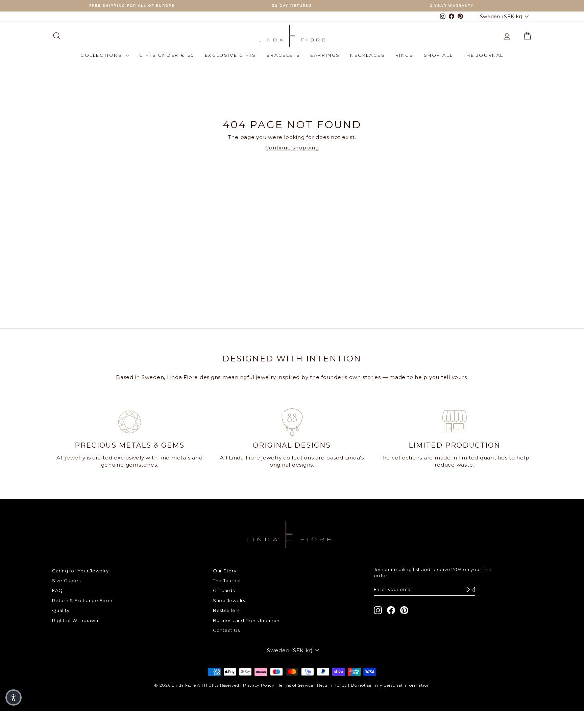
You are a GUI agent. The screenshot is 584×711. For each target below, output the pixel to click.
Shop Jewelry (229, 600)
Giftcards (224, 590)
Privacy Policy (258, 685)
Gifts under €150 (167, 55)
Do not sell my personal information (390, 685)
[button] (13, 697)
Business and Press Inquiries (247, 620)
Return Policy (332, 685)
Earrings (325, 55)
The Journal (483, 55)
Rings (404, 55)
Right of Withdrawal (75, 620)
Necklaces (367, 55)
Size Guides (66, 580)
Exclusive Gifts (230, 55)
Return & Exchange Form (82, 600)
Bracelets (283, 55)
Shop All (438, 55)
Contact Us (226, 630)
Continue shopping (292, 147)
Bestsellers (226, 610)
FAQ (57, 590)
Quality (60, 610)
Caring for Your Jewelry (80, 570)
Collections (102, 55)
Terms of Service (295, 685)
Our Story (225, 570)
